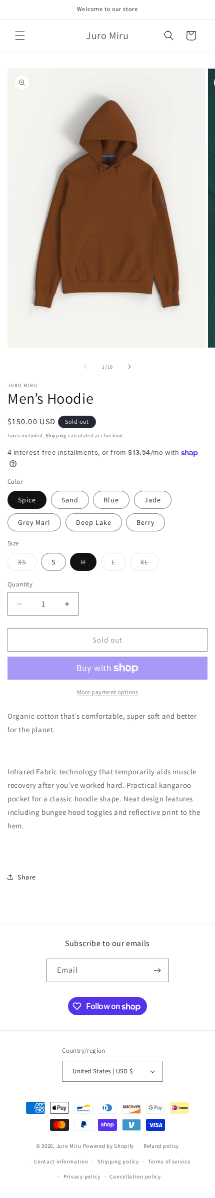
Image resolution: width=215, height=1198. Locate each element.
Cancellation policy (135, 1176)
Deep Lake (94, 522)
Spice (27, 499)
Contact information (61, 1161)
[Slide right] (129, 367)
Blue (111, 499)
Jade (152, 499)
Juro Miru (69, 1145)
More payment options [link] (107, 692)
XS (27, 564)
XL (149, 564)
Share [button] (27, 876)
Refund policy (161, 1145)
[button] (20, 36)
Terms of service (169, 1161)
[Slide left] (85, 367)
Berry (145, 522)
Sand (70, 499)
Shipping (56, 435)
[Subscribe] (157, 970)
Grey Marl (34, 522)
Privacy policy (82, 1176)
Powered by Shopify (108, 1145)
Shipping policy (118, 1161)
